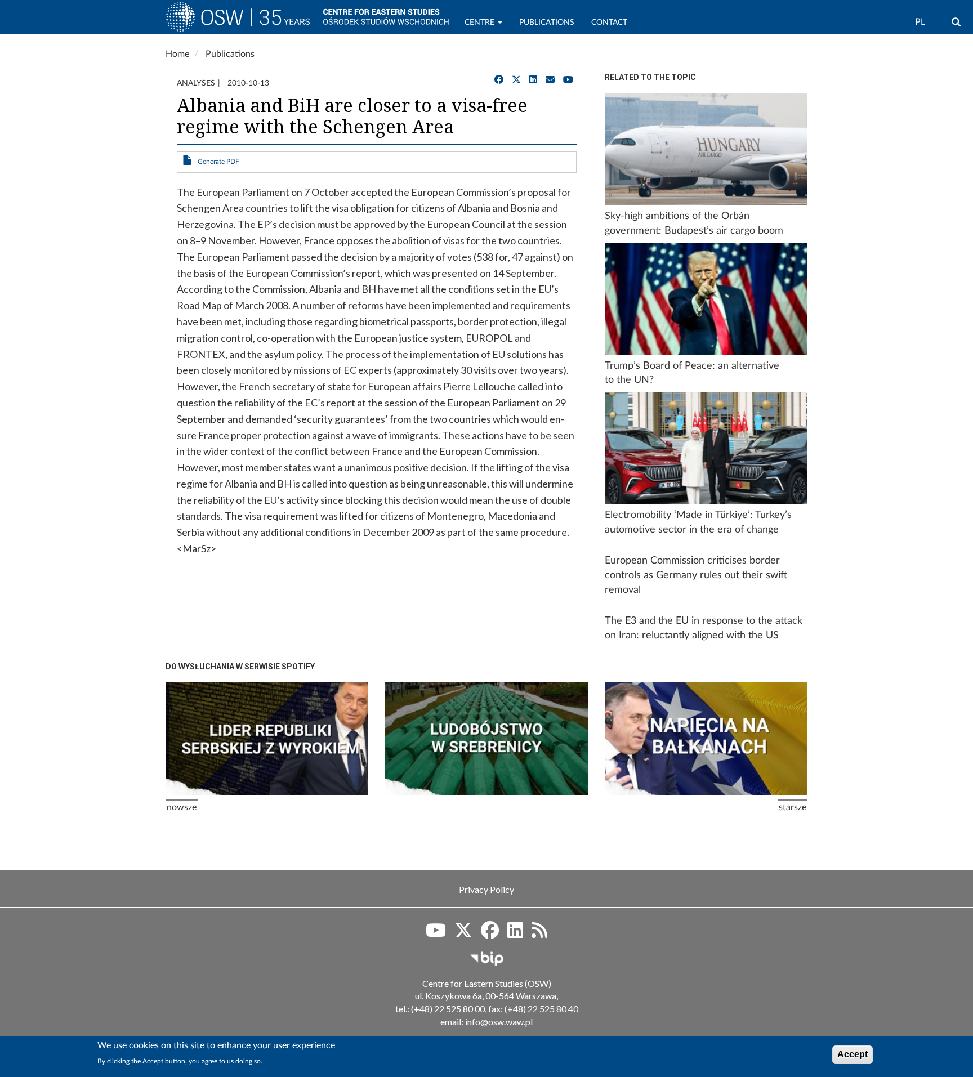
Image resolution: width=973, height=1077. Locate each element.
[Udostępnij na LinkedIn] (533, 79)
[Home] (241, 22)
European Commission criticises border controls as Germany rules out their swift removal (696, 575)
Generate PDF (218, 161)
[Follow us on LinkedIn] (515, 934)
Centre (481, 22)
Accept (852, 1054)
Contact (609, 22)
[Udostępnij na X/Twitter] (516, 79)
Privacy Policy (486, 889)
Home (177, 54)
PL (920, 21)
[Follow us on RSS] (539, 934)
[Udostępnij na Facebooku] (498, 79)
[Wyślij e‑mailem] (550, 79)
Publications (546, 22)
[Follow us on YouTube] (568, 79)
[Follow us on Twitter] (463, 934)
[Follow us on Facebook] (490, 934)
